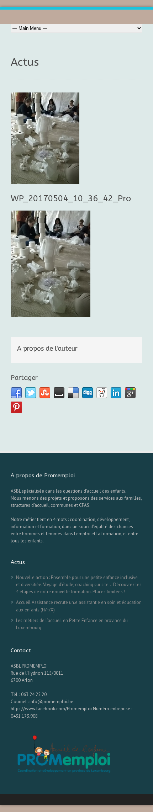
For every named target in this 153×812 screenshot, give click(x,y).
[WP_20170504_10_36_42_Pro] (76, 138)
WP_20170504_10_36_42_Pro (71, 198)
